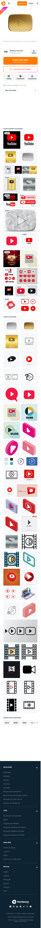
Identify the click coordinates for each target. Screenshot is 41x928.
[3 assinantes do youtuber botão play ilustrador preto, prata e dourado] (15, 184)
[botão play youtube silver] (28, 169)
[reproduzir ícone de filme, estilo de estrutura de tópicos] (11, 834)
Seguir (34, 53)
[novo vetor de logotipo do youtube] (20, 139)
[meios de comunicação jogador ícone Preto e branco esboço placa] (26, 665)
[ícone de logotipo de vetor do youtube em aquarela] (10, 372)
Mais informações (10, 89)
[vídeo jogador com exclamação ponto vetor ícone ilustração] (11, 527)
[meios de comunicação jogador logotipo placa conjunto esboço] (14, 683)
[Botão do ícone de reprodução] (11, 904)
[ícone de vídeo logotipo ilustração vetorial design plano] (11, 509)
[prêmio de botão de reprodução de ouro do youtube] (11, 198)
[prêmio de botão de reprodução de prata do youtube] (20, 252)
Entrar (31, 3)
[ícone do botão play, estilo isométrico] (11, 745)
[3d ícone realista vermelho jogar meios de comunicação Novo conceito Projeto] (13, 729)
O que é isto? (23, 85)
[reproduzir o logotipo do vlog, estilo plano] (11, 616)
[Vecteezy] (3, 3)
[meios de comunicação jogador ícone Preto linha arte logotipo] (11, 696)
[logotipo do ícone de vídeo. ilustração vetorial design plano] (11, 456)
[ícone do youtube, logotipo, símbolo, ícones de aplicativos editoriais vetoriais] (12, 232)
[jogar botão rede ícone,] (11, 714)
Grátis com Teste (20, 61)
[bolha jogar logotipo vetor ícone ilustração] (11, 474)
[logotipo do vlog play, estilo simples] (11, 598)
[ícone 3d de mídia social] (11, 887)
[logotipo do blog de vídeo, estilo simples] (11, 326)
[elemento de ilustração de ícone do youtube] (12, 171)
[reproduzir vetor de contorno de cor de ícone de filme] (11, 851)
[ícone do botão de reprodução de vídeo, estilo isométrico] (11, 669)
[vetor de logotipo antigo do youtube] (28, 215)
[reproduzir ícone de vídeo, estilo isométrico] (11, 633)
